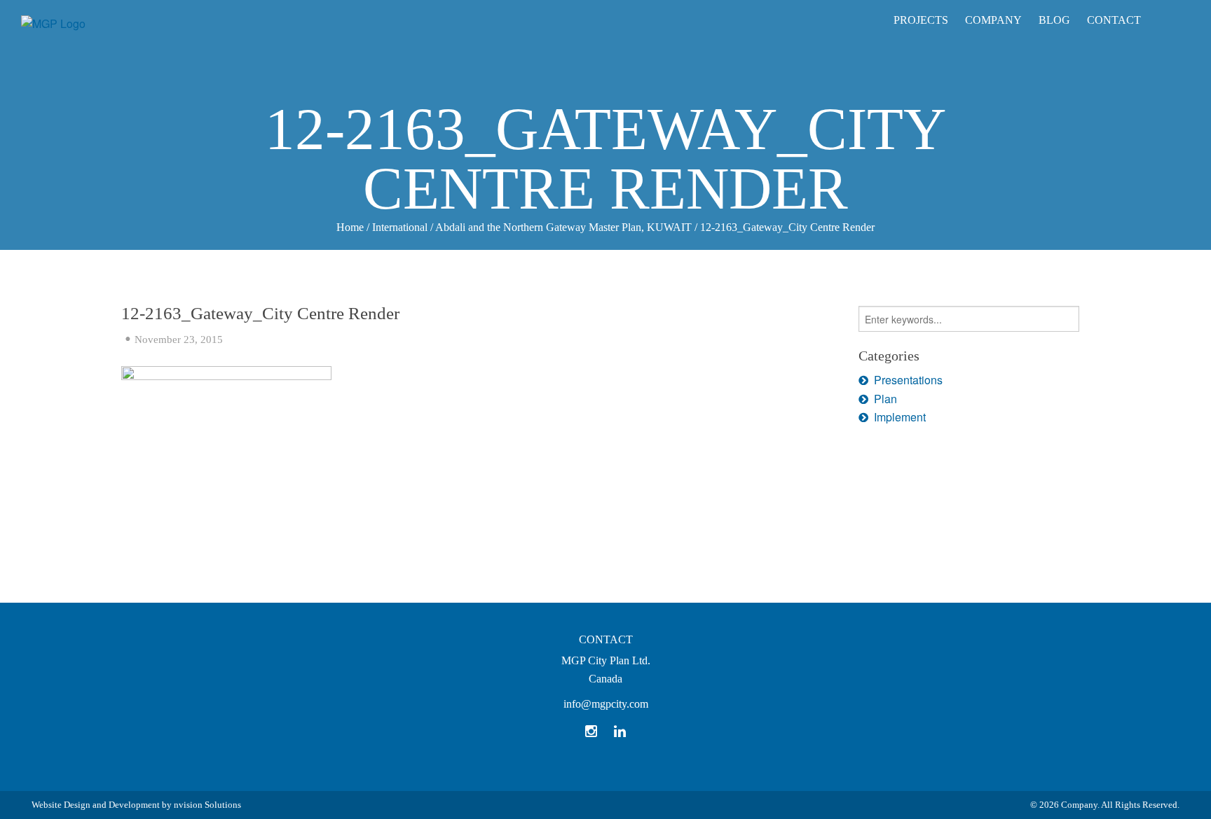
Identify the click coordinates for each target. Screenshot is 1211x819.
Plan (885, 399)
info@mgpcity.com (605, 704)
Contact (1114, 20)
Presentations (908, 380)
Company (993, 20)
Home (350, 227)
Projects (921, 20)
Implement (900, 417)
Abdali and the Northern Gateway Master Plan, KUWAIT (563, 227)
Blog (1054, 20)
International (399, 227)
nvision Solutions (207, 804)
